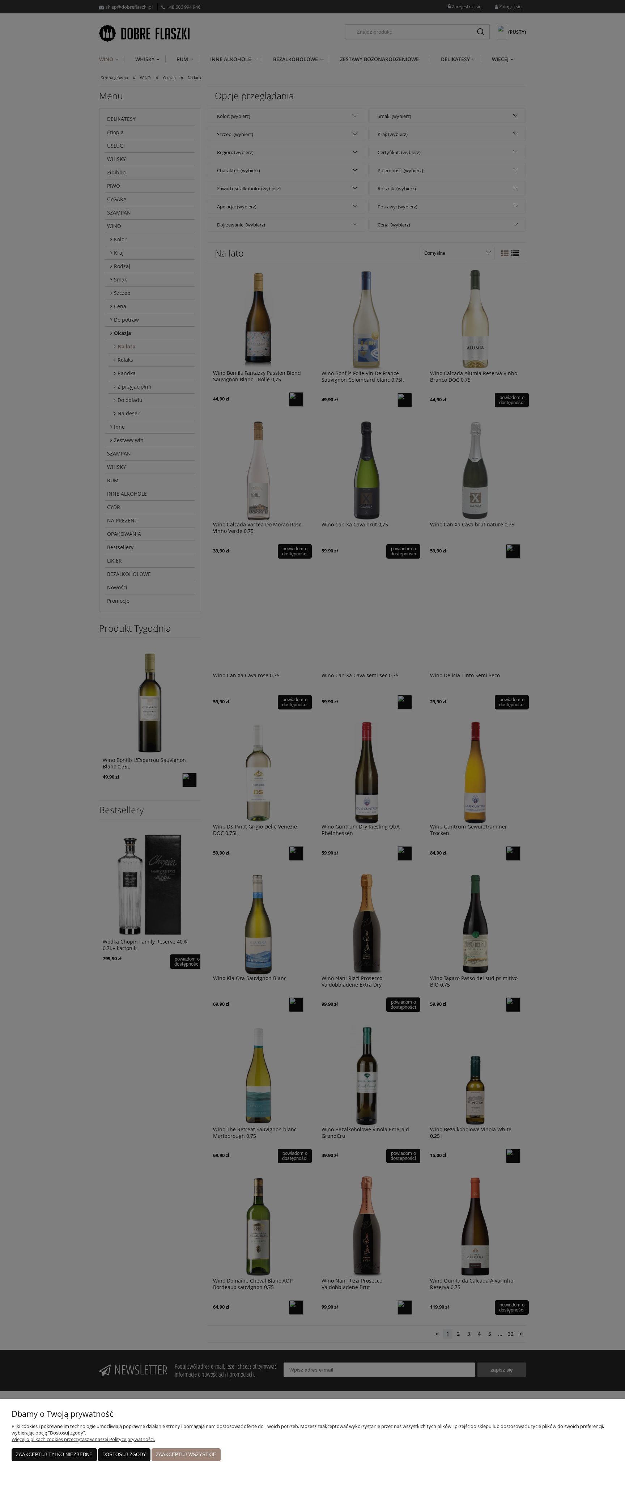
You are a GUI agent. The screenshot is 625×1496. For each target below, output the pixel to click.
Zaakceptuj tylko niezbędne (54, 1454)
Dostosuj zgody (124, 1454)
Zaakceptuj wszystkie (186, 1454)
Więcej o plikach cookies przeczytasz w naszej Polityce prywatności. (83, 1439)
